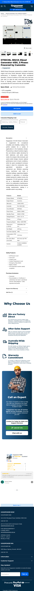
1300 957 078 (18, 428)
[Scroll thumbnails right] (32, 54)
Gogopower (6, 68)
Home (2, 13)
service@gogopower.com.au (8, 532)
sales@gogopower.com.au (7, 525)
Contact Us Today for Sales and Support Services (17, 422)
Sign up (24, 574)
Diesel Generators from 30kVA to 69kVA (16, 13)
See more (5, 104)
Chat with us (17, 433)
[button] (2, 482)
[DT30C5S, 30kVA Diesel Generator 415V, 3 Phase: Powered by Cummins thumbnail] (3, 53)
